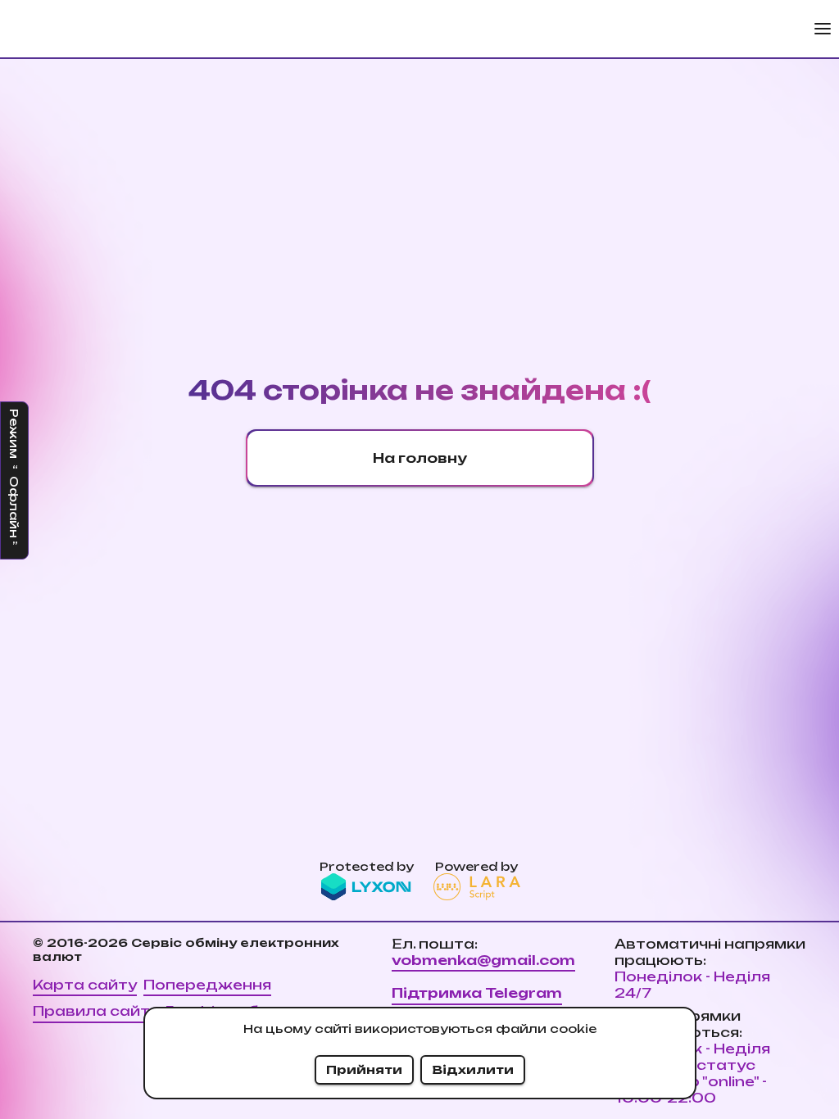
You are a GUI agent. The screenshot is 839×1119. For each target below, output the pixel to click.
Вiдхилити (473, 1069)
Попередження (207, 984)
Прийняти (364, 1069)
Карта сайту (85, 984)
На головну (420, 458)
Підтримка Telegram (477, 993)
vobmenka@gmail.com (483, 960)
